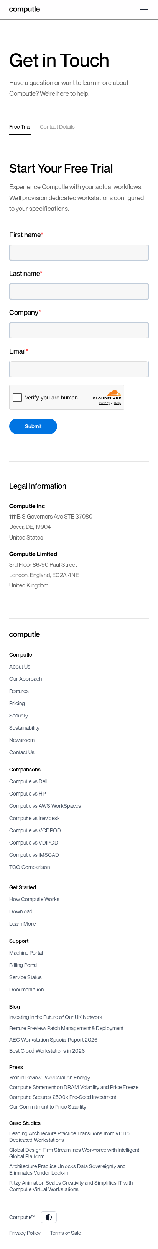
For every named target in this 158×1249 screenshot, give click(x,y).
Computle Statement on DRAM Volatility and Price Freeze (73, 1087)
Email (17, 351)
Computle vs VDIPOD (33, 842)
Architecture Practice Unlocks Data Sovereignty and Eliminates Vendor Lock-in (67, 1169)
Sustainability (24, 727)
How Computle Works (34, 899)
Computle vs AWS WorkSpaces (45, 805)
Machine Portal (26, 952)
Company (23, 312)
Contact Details (57, 126)
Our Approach (25, 678)
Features (19, 691)
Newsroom (22, 740)
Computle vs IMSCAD (34, 854)
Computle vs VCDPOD (35, 830)
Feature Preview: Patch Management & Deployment (66, 1028)
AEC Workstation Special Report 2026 (53, 1039)
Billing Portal (23, 965)
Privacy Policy (25, 1232)
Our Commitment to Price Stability (47, 1106)
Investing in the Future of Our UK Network (55, 1017)
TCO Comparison (29, 867)
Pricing (17, 703)
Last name (24, 273)
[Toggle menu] (144, 9)
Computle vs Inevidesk (34, 818)
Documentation (26, 989)
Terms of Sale (65, 1232)
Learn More (22, 923)
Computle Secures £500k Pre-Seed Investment (62, 1097)
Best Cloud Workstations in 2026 (47, 1050)
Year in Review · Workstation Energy (49, 1077)
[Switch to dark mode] (49, 1217)
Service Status (25, 977)
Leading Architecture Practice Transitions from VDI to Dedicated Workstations (69, 1136)
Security (18, 715)
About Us (19, 666)
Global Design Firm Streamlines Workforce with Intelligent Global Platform (74, 1153)
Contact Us (22, 752)
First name (25, 234)
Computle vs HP (27, 793)
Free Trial (20, 126)
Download (21, 911)
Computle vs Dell (28, 781)
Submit (33, 426)
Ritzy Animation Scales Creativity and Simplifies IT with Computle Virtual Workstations (71, 1186)
